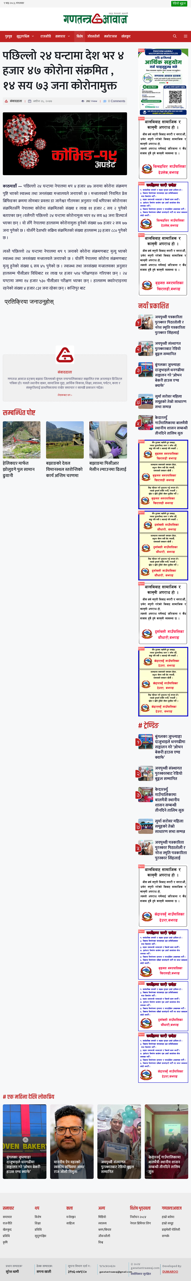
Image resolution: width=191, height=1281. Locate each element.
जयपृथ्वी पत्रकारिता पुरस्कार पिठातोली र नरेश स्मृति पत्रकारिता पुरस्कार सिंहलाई (170, 325)
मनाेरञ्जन (110, 36)
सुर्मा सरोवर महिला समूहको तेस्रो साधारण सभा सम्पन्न (170, 401)
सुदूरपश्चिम (23, 36)
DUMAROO (170, 1272)
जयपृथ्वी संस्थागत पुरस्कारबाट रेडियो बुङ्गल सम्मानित (168, 348)
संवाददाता (16, 101)
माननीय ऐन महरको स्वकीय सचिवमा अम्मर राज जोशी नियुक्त (69, 1167)
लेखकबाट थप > (65, 395)
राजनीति (45, 36)
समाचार (60, 36)
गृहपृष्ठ (8, 36)
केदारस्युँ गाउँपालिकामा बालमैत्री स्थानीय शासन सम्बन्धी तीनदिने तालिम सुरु (171, 425)
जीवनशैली (93, 36)
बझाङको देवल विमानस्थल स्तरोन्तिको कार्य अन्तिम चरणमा (64, 469)
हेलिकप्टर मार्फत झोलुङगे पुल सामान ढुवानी (19, 469)
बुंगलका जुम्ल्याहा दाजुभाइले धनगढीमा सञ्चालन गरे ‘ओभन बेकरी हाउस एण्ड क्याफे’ (169, 375)
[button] (174, 36)
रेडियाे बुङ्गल (179, 3)
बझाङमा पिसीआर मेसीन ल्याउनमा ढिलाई (107, 466)
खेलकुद (126, 36)
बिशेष (79, 36)
